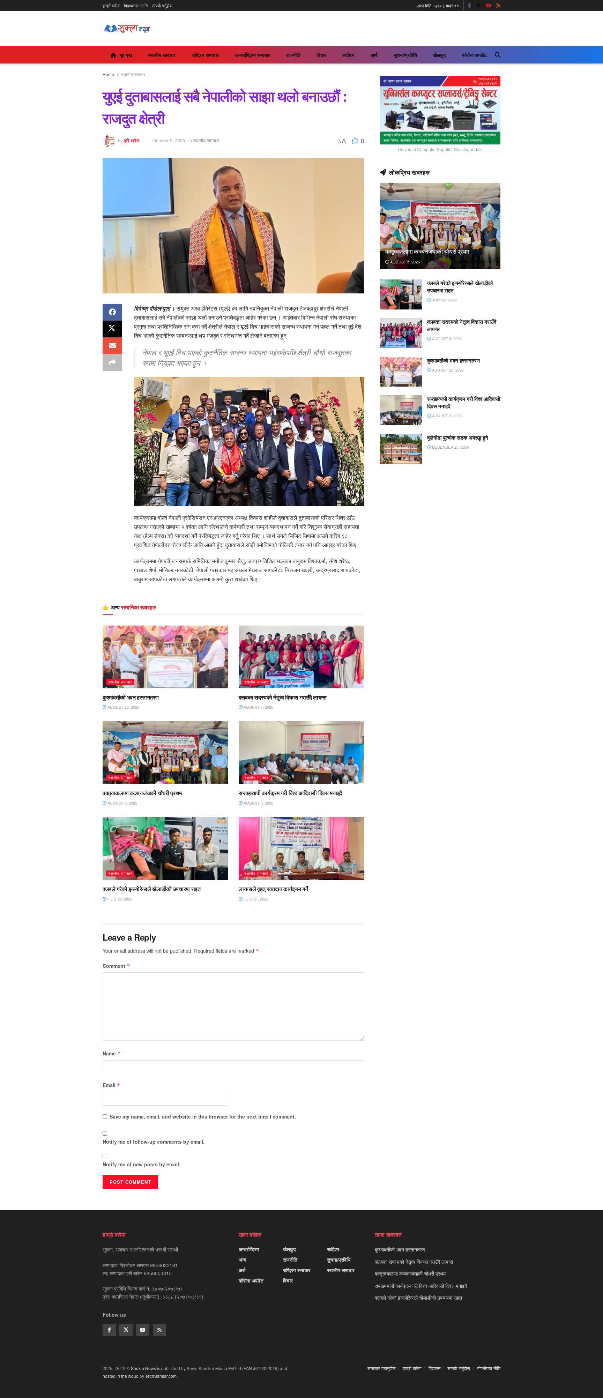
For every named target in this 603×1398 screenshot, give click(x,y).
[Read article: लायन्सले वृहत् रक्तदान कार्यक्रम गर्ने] (301, 848)
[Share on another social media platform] (112, 362)
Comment (116, 965)
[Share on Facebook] (112, 312)
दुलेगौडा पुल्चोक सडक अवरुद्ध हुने (457, 437)
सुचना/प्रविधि (405, 54)
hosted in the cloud (121, 1376)
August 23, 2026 (122, 707)
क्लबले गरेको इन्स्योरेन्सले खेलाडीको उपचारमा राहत (152, 889)
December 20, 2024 (450, 447)
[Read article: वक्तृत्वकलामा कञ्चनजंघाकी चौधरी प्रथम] (165, 752)
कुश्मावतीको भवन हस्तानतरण (130, 697)
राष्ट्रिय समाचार (205, 54)
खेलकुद (439, 54)
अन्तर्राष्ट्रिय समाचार (252, 54)
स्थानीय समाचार (162, 54)
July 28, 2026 (119, 899)
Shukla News (143, 1368)
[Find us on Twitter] (478, 5)
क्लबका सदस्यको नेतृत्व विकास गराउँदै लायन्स (283, 697)
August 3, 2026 (258, 803)
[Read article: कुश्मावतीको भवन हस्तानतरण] (165, 657)
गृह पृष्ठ (126, 54)
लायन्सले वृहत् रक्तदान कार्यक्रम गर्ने (273, 889)
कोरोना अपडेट (474, 54)
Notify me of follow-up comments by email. (153, 1141)
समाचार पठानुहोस (381, 1368)
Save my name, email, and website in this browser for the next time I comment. (203, 1116)
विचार (321, 54)
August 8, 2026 (258, 707)
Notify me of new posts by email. (141, 1164)
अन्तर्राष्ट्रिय (249, 1249)
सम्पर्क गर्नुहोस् (162, 5)
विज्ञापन (434, 1368)
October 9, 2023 (168, 140)
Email (111, 1085)
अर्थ (374, 54)
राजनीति (293, 54)
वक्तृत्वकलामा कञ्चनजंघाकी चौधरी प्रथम (142, 793)
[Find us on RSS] (498, 5)
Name (112, 1053)
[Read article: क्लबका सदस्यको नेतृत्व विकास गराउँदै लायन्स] (301, 657)
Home (108, 74)
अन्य (242, 1259)
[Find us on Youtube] (488, 5)
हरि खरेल (132, 140)
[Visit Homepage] (127, 28)
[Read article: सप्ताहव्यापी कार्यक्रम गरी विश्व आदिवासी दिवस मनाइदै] (301, 752)
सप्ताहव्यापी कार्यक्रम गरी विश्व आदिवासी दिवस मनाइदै (290, 793)
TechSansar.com (161, 1376)
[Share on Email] (112, 345)
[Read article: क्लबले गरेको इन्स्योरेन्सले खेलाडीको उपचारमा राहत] (165, 848)
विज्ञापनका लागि (136, 5)
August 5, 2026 (121, 803)
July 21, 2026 (255, 899)
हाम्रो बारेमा (111, 5)
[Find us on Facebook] (469, 5)
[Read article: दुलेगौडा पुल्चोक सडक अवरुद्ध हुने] (401, 449)
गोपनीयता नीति (488, 1368)
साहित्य (348, 54)
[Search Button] (497, 54)
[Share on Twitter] (112, 329)
